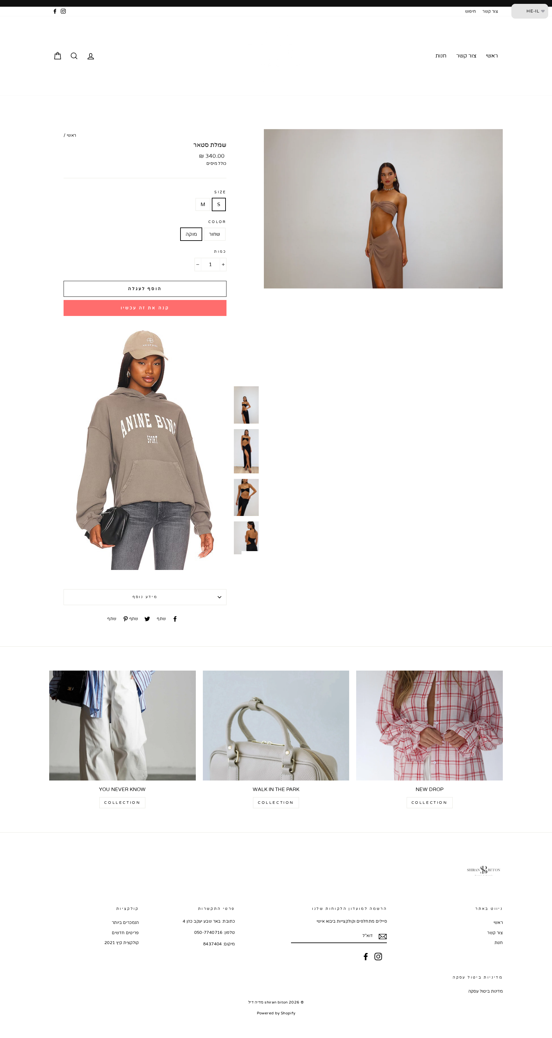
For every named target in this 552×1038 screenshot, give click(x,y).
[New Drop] (429, 725)
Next (254, 552)
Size (220, 192)
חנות (441, 55)
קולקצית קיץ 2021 (121, 942)
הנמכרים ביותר (125, 922)
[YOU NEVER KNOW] (122, 725)
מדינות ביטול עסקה (485, 991)
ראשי (492, 55)
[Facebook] (366, 956)
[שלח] (383, 936)
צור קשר (490, 11)
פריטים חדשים (125, 932)
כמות (220, 252)
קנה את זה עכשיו (145, 308)
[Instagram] (378, 956)
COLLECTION (429, 802)
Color (217, 222)
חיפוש (470, 11)
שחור (214, 234)
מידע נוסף (145, 597)
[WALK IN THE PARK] (276, 725)
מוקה (191, 234)
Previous (238, 130)
